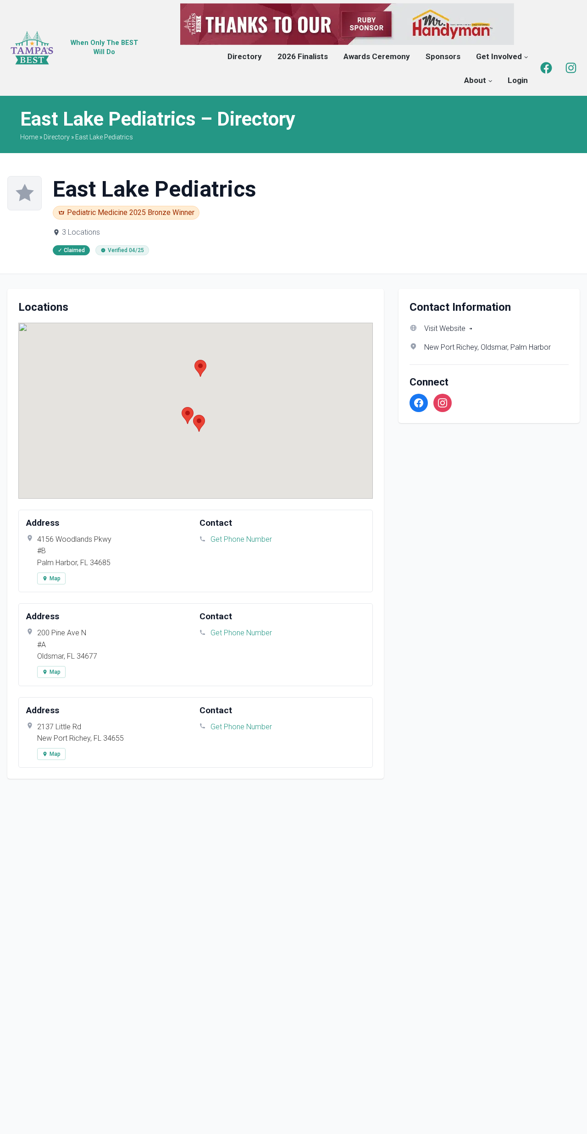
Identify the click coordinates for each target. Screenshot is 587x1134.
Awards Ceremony (376, 56)
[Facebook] (546, 68)
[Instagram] (571, 68)
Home (29, 137)
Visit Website (444, 328)
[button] (188, 415)
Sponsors (443, 56)
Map (55, 578)
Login (518, 80)
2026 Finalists (302, 56)
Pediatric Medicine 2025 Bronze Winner (130, 212)
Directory (244, 56)
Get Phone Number (241, 539)
